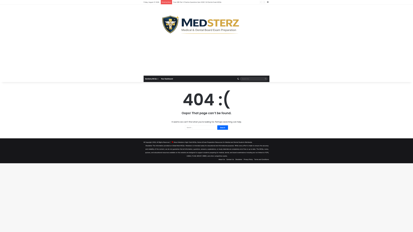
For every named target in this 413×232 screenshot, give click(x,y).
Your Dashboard (167, 79)
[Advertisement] (206, 59)
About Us (222, 159)
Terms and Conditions (261, 159)
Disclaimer (238, 159)
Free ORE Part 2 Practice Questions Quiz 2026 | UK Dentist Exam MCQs (197, 2)
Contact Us (230, 159)
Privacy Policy (248, 159)
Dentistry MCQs (151, 79)
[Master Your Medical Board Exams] (206, 24)
